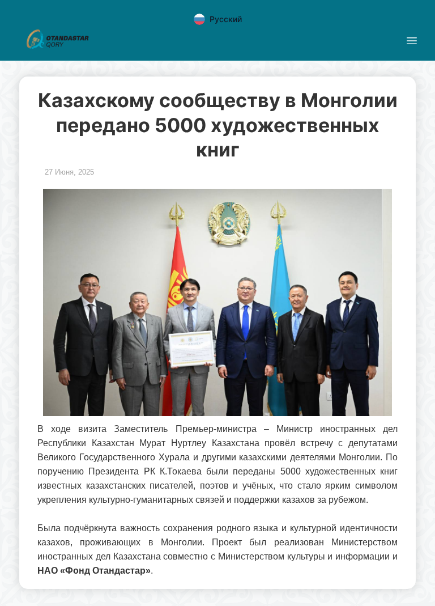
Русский (226, 19)
